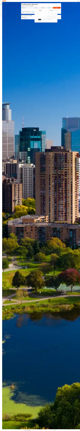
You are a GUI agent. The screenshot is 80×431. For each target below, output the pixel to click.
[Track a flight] (1, 10)
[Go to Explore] (1, 8)
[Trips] (1, 13)
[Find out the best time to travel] (1, 11)
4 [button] (54, 13)
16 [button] (51, 16)
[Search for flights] (1, 2)
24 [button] (37, 19)
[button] (1, 1)
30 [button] (51, 19)
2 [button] (51, 13)
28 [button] (43, 19)
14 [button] (43, 16)
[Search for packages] (1, 6)
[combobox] (28, 7)
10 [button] (37, 16)
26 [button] (40, 19)
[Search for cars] (1, 5)
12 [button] (40, 16)
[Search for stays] (1, 4)
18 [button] (54, 16)
